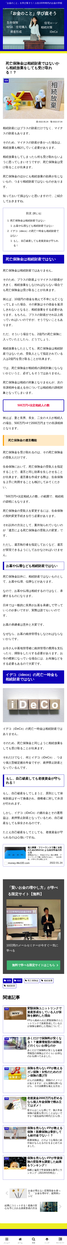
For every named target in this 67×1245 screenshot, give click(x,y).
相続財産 (11, 985)
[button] (60, 747)
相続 (19, 980)
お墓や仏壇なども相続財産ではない (33, 225)
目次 (29, 213)
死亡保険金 (33, 980)
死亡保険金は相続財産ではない (27, 220)
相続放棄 (48, 980)
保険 (9, 980)
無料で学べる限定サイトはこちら (33, 965)
